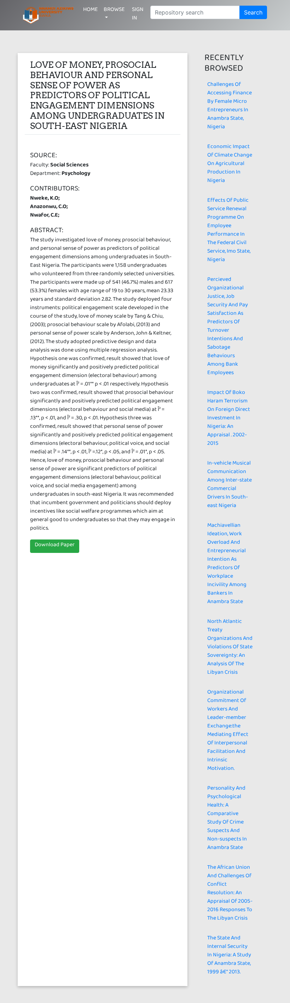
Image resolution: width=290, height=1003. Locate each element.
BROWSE (114, 10)
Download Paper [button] (55, 546)
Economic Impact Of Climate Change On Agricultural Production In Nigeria (229, 164)
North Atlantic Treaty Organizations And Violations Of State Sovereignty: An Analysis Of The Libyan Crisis (230, 648)
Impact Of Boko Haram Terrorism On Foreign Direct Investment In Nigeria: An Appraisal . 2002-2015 (228, 419)
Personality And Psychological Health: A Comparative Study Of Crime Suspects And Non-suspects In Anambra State (227, 819)
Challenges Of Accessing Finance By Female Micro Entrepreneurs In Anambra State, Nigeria (229, 107)
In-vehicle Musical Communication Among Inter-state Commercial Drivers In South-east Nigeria (229, 485)
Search (253, 12)
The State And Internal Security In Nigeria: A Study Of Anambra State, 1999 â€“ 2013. (229, 956)
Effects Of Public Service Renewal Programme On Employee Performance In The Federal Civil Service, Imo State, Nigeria (228, 231)
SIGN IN (138, 15)
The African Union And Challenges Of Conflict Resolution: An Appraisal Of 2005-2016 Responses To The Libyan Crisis (230, 894)
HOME (90, 10)
